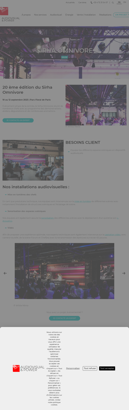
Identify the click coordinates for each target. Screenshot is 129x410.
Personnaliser (73, 368)
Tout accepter (107, 368)
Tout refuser (90, 368)
